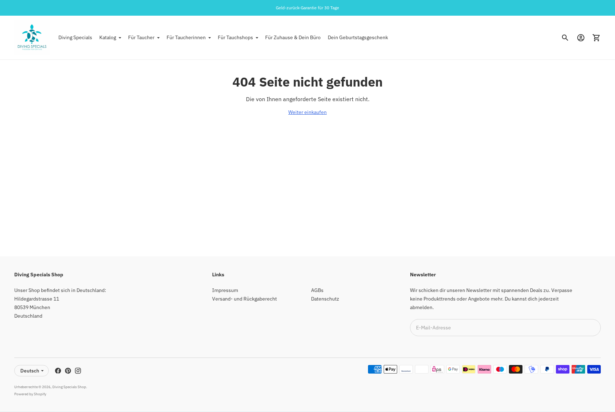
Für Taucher (141, 37)
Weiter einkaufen (307, 112)
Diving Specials (75, 37)
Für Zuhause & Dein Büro (293, 37)
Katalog (107, 37)
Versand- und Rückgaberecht (244, 299)
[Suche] (565, 38)
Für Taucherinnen (186, 37)
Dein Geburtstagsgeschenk (358, 37)
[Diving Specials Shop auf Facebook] (58, 370)
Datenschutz (325, 299)
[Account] (581, 38)
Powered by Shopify (30, 394)
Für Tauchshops (235, 37)
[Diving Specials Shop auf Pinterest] (68, 370)
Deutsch (29, 370)
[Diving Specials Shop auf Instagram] (78, 370)
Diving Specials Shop (69, 387)
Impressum (225, 290)
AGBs (317, 290)
